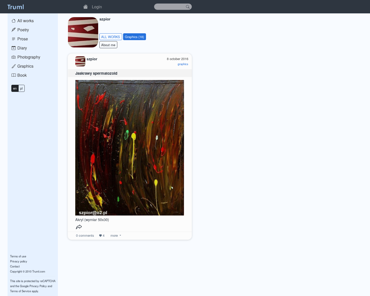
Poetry (22, 30)
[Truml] (15, 6)
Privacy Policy (38, 286)
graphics (183, 64)
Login (97, 7)
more (114, 235)
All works (25, 20)
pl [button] (21, 88)
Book (21, 75)
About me (108, 44)
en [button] (15, 88)
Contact (15, 266)
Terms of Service (20, 291)
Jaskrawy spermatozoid (96, 73)
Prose (22, 39)
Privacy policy (18, 261)
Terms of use (18, 256)
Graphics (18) (134, 36)
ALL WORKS (110, 36)
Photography (28, 57)
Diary (21, 48)
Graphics (24, 66)
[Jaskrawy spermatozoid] (129, 146)
